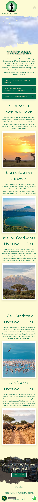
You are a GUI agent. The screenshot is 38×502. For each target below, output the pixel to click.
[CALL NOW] (4, 498)
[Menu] (34, 7)
